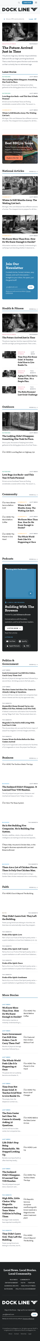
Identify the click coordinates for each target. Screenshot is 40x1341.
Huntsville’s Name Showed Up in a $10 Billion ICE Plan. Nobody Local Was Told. (19, 707)
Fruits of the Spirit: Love (12, 934)
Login (29, 1334)
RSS (27, 646)
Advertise (23, 1334)
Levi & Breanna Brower (22, 614)
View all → (33, 171)
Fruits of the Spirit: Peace (12, 963)
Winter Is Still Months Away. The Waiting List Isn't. (19, 114)
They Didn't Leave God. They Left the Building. (19, 917)
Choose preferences (28, 1319)
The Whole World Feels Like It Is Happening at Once (27, 539)
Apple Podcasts (14, 646)
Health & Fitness (9, 44)
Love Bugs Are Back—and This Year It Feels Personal (20, 97)
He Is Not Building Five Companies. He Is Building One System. (18, 828)
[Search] (19, 2)
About (10, 1334)
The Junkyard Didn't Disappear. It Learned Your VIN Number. (19, 788)
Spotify (24, 641)
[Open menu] (36, 2)
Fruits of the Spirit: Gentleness (14, 977)
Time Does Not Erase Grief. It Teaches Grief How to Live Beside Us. (27, 360)
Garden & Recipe (11, 1286)
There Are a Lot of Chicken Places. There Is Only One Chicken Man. (20, 869)
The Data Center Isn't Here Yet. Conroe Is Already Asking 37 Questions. (18, 690)
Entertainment (11, 1283)
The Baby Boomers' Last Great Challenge (27, 393)
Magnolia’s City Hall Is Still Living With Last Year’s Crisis (18, 723)
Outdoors (6, 77)
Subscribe (27, 2)
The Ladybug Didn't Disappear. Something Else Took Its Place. (19, 80)
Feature (31, 1283)
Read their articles (11, 633)
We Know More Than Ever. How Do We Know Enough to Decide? (18, 240)
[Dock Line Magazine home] (20, 9)
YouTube (12, 641)
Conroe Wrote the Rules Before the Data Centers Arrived (18, 740)
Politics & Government (26, 1289)
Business (5, 784)
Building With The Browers (19, 608)
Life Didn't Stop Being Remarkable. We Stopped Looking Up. (11, 1148)
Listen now (14, 628)
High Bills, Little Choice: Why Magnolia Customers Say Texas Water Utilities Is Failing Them (11, 1207)
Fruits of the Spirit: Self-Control (15, 948)
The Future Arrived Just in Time (17, 49)
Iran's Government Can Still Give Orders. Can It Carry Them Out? (18, 674)
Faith (4, 913)
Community (6, 110)
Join (30, 287)
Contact (16, 1334)
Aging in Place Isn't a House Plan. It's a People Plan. (27, 378)
